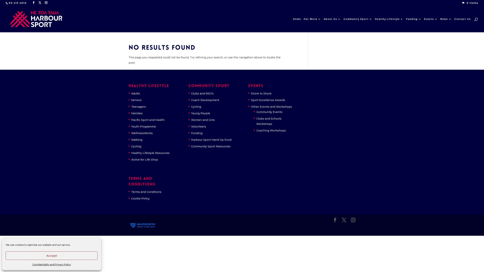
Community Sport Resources (210, 146)
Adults (135, 93)
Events (429, 19)
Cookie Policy (140, 198)
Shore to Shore (261, 93)
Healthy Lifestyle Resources (150, 153)
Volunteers (198, 126)
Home (297, 19)
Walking (136, 139)
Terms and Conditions (146, 192)
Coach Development (205, 100)
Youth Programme (143, 126)
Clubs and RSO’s (202, 93)
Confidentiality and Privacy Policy (51, 264)
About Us (330, 19)
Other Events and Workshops (271, 106)
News (444, 19)
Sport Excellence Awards (268, 100)
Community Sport (356, 19)
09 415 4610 (18, 3)
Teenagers (138, 106)
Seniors (136, 100)
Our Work (310, 19)
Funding (412, 19)
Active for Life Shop (144, 159)
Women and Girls (203, 120)
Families (137, 113)
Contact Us (462, 19)
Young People (200, 113)
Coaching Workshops (271, 130)
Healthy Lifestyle (387, 19)
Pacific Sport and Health (147, 120)
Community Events (269, 112)
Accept (51, 255)
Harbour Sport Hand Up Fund (211, 139)
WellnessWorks (142, 133)
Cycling (136, 146)
